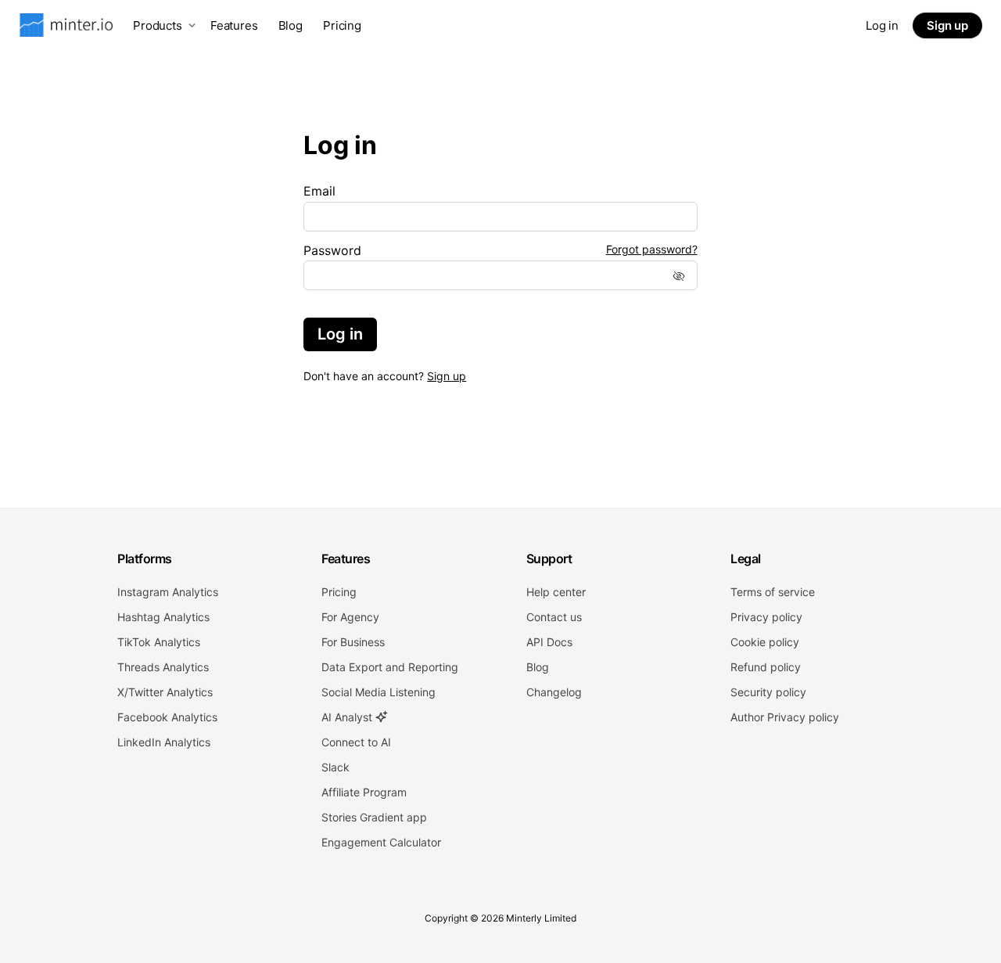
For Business (353, 642)
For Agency (350, 616)
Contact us (554, 616)
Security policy (768, 692)
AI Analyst (348, 717)
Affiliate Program (364, 792)
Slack (335, 767)
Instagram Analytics (167, 591)
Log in (882, 25)
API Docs (549, 642)
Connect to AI (356, 742)
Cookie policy (764, 642)
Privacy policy (766, 616)
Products (157, 25)
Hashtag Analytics (163, 616)
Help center (556, 591)
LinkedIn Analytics (163, 742)
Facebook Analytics (167, 717)
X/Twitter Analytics (165, 692)
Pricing (342, 25)
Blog (290, 25)
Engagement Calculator (381, 842)
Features (234, 25)
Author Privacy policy (784, 717)
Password (332, 250)
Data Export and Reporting (389, 667)
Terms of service (772, 591)
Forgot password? (652, 249)
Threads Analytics (163, 667)
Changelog (554, 692)
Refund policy (765, 667)
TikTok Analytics (158, 642)
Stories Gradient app (374, 817)
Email (319, 191)
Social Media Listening (378, 692)
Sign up (947, 25)
